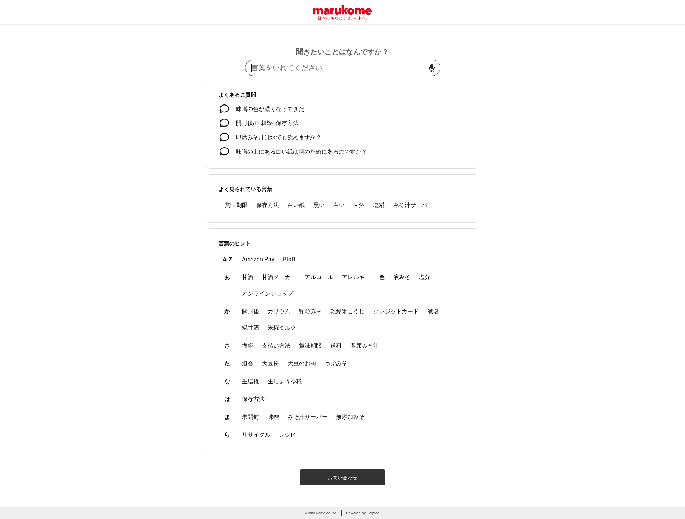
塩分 (424, 277)
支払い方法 (276, 345)
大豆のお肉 (302, 363)
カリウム (279, 311)
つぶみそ (336, 363)
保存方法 (267, 205)
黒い (319, 205)
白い (339, 205)
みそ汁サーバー (413, 205)
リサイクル (256, 434)
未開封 (250, 416)
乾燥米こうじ (347, 311)
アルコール (319, 277)
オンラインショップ (267, 293)
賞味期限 (236, 205)
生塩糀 (250, 381)
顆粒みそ (310, 311)
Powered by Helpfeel (363, 512)
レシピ (287, 434)
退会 (247, 363)
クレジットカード (396, 311)
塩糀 (379, 205)
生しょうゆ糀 (285, 381)
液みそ (401, 277)
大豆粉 (270, 363)
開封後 (250, 311)
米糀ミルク (282, 327)
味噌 (273, 416)
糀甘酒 (250, 327)
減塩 (433, 311)
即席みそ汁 (364, 345)
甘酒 (359, 205)
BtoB (289, 259)
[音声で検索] (431, 68)
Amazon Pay (258, 259)
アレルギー (356, 277)
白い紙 (296, 205)
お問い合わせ (342, 477)
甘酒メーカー (279, 277)
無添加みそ (350, 416)
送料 (336, 345)
